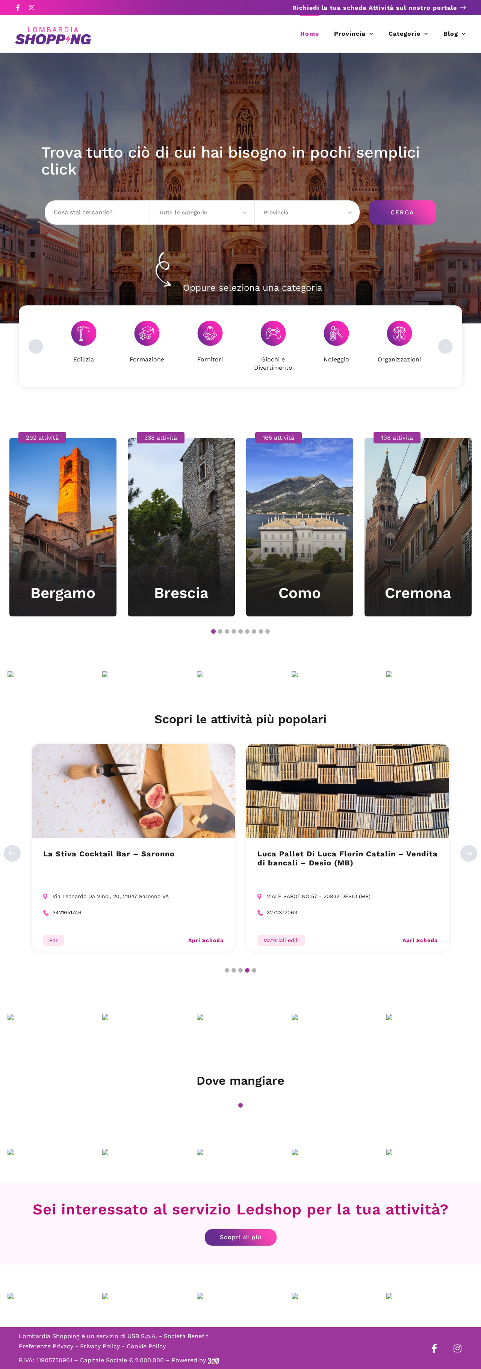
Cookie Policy (146, 1346)
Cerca (402, 212)
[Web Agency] (213, 1360)
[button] (202, 212)
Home (309, 33)
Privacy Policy (100, 1346)
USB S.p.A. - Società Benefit (168, 1336)
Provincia (350, 33)
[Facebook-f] (18, 8)
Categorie (404, 33)
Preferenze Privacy (46, 1346)
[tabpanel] (62, 524)
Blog (450, 33)
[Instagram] (32, 8)
